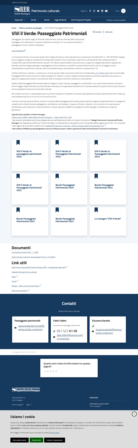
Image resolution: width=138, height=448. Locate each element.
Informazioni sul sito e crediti (99, 403)
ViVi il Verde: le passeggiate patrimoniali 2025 (29, 154)
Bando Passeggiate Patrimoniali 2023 (26, 220)
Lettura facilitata (17, 51)
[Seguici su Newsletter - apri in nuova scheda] (105, 11)
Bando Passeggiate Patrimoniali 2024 (104, 186)
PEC (28, 404)
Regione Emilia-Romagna (19, 2)
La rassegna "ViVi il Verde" (108, 218)
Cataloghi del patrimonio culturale (24, 272)
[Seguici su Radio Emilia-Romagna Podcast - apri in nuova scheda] (101, 11)
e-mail (19, 404)
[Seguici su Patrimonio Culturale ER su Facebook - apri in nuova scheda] (89, 11)
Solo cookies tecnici (19, 440)
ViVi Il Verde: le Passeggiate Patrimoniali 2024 (68, 154)
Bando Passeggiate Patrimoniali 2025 (65, 186)
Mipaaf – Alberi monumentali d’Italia (25, 286)
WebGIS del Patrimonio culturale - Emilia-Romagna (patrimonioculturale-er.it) (75, 125)
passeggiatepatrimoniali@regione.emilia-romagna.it (31, 327)
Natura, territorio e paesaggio (30, 27)
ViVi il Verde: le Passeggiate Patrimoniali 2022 (29, 187)
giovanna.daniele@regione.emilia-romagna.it (109, 331)
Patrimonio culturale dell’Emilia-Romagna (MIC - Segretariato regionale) (39, 267)
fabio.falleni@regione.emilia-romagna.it (70, 336)
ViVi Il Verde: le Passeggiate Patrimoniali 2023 (107, 154)
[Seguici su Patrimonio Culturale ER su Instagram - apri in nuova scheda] (93, 11)
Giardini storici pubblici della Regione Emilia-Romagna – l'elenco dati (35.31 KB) (42, 117)
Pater (14, 276)
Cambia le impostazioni (55, 440)
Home (14, 27)
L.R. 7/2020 (99, 73)
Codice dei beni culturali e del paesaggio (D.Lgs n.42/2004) (33, 257)
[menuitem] (115, 20)
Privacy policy (54, 432)
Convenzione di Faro (25, 252)
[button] (123, 10)
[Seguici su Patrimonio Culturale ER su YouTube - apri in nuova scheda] (97, 11)
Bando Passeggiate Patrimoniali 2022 (65, 220)
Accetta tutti (36, 440)
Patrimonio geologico (19, 290)
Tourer (14, 281)
